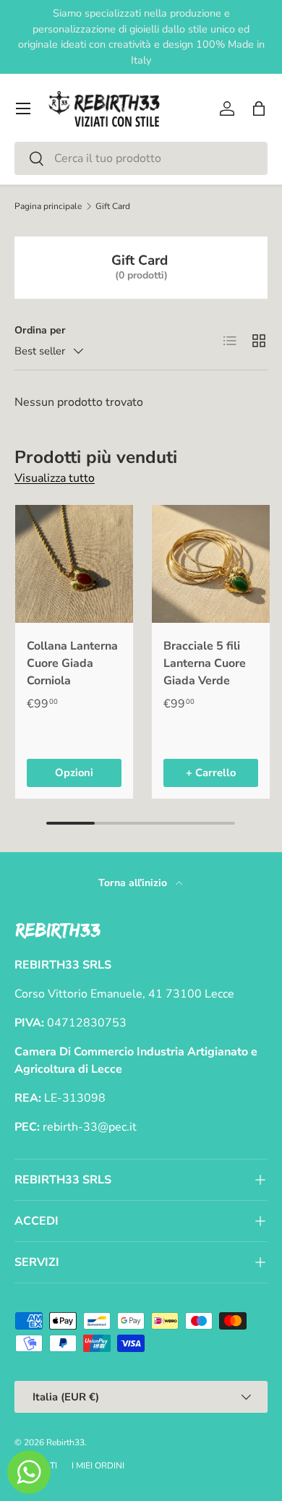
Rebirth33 (65, 1442)
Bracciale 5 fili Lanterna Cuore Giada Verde (204, 663)
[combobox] (141, 158)
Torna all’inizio (134, 883)
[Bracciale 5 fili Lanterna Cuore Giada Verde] (211, 564)
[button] (259, 108)
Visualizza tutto (54, 478)
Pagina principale (48, 206)
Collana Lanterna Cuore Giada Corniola (72, 663)
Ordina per (40, 330)
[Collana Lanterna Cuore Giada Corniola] (74, 564)
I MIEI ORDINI (98, 1465)
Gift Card (112, 206)
